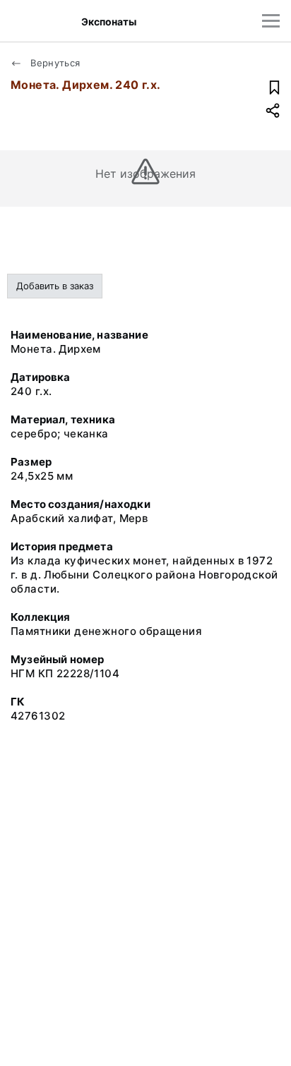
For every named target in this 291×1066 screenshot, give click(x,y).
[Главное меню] (271, 21)
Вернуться (54, 62)
